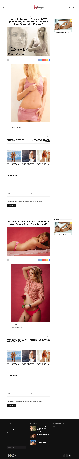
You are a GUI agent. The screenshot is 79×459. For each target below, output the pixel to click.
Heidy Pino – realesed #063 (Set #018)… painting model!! (43, 442)
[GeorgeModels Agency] (12, 455)
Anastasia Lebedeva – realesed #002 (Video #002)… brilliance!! (43, 165)
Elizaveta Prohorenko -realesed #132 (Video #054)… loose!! (42, 428)
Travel (16, 438)
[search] (76, 7)
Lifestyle (16, 432)
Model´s (16, 435)
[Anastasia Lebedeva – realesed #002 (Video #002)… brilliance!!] (43, 156)
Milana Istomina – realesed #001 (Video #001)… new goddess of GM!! (28, 165)
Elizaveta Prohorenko (16, 429)
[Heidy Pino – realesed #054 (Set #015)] (33, 436)
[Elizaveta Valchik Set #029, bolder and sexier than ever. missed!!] (28, 241)
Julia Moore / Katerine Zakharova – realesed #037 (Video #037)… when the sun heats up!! (13, 165)
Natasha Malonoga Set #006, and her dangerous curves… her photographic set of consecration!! (40, 140)
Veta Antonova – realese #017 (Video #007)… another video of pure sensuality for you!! (40, 340)
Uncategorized (28, 16)
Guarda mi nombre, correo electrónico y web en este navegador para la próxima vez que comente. (25, 201)
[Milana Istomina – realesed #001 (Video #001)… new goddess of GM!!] (29, 156)
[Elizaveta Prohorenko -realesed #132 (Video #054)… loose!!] (33, 428)
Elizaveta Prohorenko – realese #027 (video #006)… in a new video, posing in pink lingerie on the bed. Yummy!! (16, 340)
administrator (12, 60)
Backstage (16, 426)
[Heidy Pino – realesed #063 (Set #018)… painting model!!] (33, 442)
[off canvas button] (3, 7)
